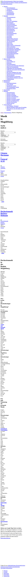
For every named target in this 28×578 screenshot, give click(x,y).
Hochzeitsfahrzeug (11, 17)
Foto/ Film (9, 20)
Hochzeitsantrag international (13, 49)
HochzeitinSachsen (20, 565)
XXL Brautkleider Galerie (13, 87)
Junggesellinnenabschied (12, 53)
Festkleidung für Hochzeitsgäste (14, 68)
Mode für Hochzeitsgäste (12, 67)
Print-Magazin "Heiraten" (13, 106)
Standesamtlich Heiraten (12, 38)
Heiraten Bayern (10, 103)
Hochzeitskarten (10, 13)
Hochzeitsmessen (11, 92)
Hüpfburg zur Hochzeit (12, 28)
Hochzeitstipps (10, 34)
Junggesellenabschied (12, 52)
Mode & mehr (7, 59)
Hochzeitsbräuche (11, 30)
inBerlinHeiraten (12, 565)
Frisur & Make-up (11, 61)
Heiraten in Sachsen (11, 98)
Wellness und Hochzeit (12, 40)
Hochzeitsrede (10, 32)
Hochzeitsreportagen (11, 83)
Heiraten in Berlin (11, 94)
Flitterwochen (10, 44)
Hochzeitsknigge (10, 29)
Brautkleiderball (10, 55)
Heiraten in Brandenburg (12, 96)
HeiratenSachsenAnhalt (6, 566)
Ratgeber (6, 16)
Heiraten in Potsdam (11, 95)
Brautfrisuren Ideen (11, 88)
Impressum (6, 573)
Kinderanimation (10, 26)
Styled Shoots (10, 84)
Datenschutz (6, 576)
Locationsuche (10, 11)
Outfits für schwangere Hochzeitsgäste (16, 69)
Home (2, 112)
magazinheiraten (16, 566)
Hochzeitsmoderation (12, 33)
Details (2, 176)
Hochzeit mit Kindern (12, 25)
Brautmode (9, 60)
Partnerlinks (6, 574)
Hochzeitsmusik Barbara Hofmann (7, 213)
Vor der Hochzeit (11, 41)
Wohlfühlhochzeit (11, 57)
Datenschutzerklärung (5, 538)
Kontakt (5, 572)
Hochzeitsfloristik (11, 24)
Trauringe (9, 18)
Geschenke (9, 36)
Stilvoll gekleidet (10, 75)
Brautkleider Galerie (11, 85)
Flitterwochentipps (11, 46)
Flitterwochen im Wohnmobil (13, 45)
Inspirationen (7, 81)
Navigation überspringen (6, 4)
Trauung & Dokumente (12, 9)
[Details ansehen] (3, 172)
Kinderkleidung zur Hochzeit (13, 76)
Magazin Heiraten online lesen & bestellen (17, 107)
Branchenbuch (7, 80)
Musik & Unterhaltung (12, 21)
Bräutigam (9, 63)
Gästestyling (9, 71)
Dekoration (9, 37)
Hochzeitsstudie (10, 14)
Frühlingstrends (10, 79)
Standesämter (7, 90)
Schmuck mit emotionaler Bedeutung (15, 65)
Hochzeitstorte (10, 22)
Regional (6, 91)
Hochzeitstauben (10, 56)
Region (2, 133)
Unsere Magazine (8, 104)
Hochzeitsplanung (11, 7)
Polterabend (9, 42)
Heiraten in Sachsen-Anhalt (13, 99)
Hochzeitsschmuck (11, 64)
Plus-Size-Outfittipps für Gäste (14, 72)
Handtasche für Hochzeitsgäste (14, 73)
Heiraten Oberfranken (12, 102)
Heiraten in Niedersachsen (13, 100)
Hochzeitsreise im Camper (13, 48)
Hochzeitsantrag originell (12, 50)
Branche (3, 131)
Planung (5, 6)
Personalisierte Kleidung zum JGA (15, 77)
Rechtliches (9, 10)
